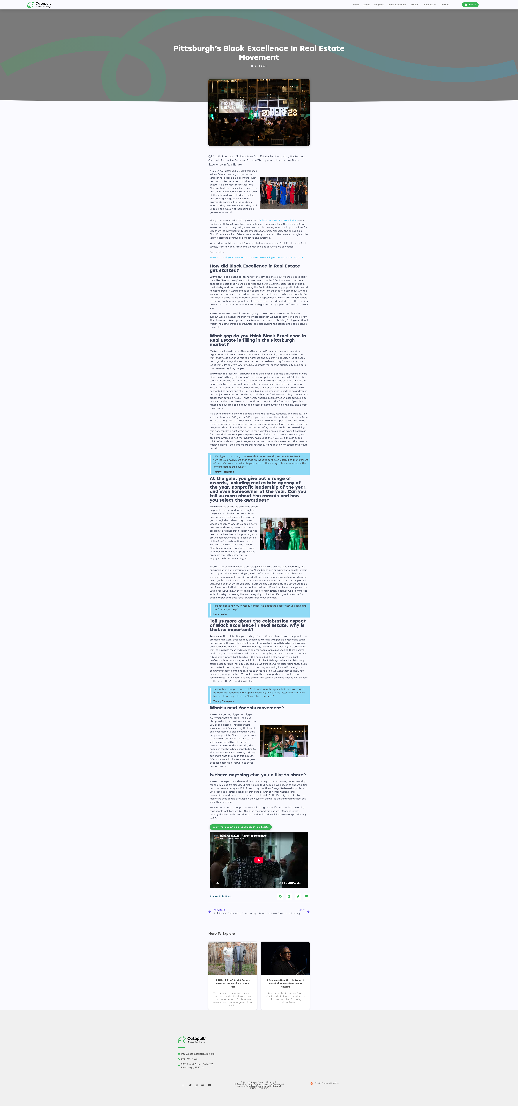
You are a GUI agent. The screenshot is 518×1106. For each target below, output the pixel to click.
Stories (414, 5)
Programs (379, 5)
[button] (470, 4)
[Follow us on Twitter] (191, 1085)
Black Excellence (397, 5)
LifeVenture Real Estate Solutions (279, 220)
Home (356, 5)
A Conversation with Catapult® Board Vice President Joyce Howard (285, 983)
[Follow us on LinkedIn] (203, 1085)
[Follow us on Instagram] (197, 1085)
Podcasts (428, 5)
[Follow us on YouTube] (210, 1085)
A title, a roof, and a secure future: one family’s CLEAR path (232, 983)
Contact (444, 5)
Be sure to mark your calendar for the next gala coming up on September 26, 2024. (257, 257)
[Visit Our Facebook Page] (184, 1085)
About (366, 5)
